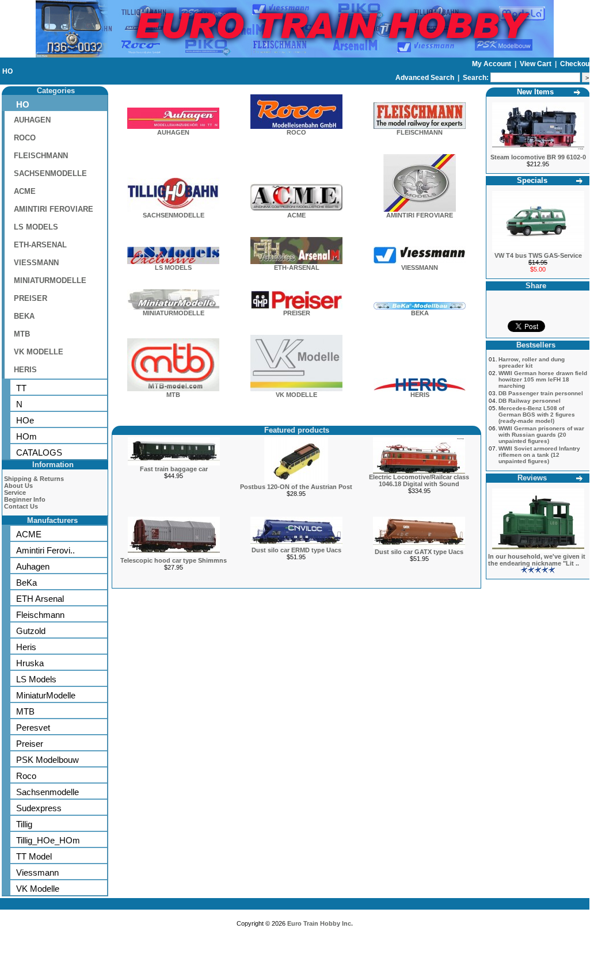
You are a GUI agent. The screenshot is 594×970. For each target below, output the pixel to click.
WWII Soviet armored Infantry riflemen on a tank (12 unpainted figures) (539, 454)
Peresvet (33, 727)
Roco (26, 776)
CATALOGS (39, 452)
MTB (22, 334)
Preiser (29, 743)
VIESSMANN (36, 262)
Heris (26, 647)
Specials (532, 180)
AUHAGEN (32, 120)
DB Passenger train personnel (540, 393)
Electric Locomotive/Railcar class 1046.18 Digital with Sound (419, 480)
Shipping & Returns (34, 478)
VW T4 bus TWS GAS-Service (538, 255)
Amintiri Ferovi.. (45, 550)
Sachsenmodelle (47, 792)
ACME (25, 191)
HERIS (25, 369)
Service (15, 492)
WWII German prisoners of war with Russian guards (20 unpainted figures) (541, 434)
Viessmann (37, 872)
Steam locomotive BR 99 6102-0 (538, 157)
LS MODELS (36, 227)
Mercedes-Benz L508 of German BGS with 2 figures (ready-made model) (536, 414)
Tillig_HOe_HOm (48, 840)
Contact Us (21, 506)
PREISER (30, 298)
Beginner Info (24, 499)
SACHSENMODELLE (50, 173)
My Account (492, 64)
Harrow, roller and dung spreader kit (531, 362)
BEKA (24, 316)
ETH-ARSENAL (40, 244)
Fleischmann (40, 615)
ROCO (25, 137)
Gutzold (30, 631)
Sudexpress (39, 808)
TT (21, 388)
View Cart (536, 64)
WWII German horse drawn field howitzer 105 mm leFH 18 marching (542, 379)
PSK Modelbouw (47, 760)
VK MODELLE (38, 351)
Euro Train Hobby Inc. (320, 923)
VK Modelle (37, 888)
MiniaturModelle (45, 695)
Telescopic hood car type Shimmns (173, 560)
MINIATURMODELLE (50, 280)
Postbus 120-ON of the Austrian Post (296, 486)
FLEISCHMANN (41, 155)
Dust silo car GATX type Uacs (419, 551)
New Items (535, 91)
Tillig (24, 824)
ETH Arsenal (40, 599)
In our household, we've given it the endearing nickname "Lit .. (536, 560)
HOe (25, 420)
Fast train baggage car (174, 468)
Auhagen (33, 566)
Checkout (576, 64)
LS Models (36, 679)
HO (7, 71)
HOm (26, 436)
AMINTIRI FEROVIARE (53, 209)
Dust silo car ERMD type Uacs (296, 550)
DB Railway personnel (529, 401)
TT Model (34, 856)
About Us (18, 485)
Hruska (30, 663)
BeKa (26, 582)
